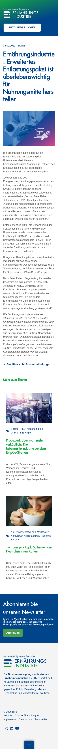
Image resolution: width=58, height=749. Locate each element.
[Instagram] (6, 728)
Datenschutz (25, 719)
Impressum (10, 719)
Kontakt (8, 715)
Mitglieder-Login (22, 27)
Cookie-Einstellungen (27, 715)
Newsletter (41, 719)
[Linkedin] (11, 728)
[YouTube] (17, 728)
